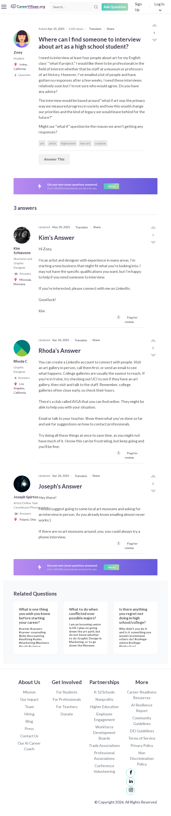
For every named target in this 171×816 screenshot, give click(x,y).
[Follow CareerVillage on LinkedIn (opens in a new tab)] (130, 781)
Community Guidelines (141, 721)
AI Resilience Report (141, 708)
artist (52, 143)
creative (100, 143)
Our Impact (29, 699)
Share (110, 28)
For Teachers (67, 706)
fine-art (85, 143)
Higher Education (104, 706)
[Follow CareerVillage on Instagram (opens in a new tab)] (130, 790)
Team (29, 706)
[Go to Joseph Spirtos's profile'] (23, 485)
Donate (66, 714)
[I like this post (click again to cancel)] (154, 25)
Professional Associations (104, 755)
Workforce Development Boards (104, 732)
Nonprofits (104, 699)
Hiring (29, 714)
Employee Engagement (104, 717)
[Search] (96, 7)
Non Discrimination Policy (142, 758)
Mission (29, 692)
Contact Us (29, 736)
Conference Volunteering (104, 768)
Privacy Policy (142, 745)
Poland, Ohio (27, 519)
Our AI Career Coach (29, 746)
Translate (95, 28)
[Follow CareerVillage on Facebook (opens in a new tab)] (130, 773)
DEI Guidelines (142, 731)
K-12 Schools (104, 692)
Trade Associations (104, 745)
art (42, 143)
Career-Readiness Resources (142, 695)
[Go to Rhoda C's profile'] (23, 349)
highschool (68, 143)
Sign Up (138, 7)
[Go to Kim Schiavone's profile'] (23, 236)
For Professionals (67, 699)
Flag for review (128, 319)
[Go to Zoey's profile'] (23, 40)
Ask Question (115, 7)
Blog (29, 721)
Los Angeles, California (20, 388)
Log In (159, 4)
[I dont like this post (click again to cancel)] (154, 40)
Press (29, 728)
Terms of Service (141, 738)
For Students (66, 692)
